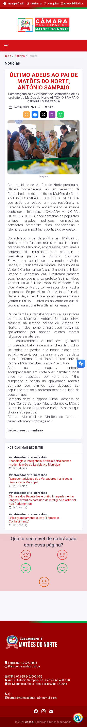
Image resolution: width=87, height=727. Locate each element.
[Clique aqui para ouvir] (52, 114)
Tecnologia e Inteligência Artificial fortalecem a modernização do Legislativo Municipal (40, 462)
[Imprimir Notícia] (26, 114)
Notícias (19, 56)
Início (8, 56)
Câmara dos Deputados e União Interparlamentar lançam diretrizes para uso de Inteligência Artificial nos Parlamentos (42, 500)
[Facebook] (35, 114)
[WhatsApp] (60, 114)
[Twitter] (43, 114)
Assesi (29, 722)
